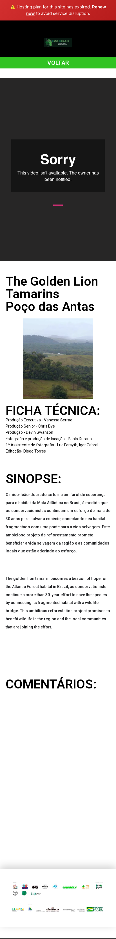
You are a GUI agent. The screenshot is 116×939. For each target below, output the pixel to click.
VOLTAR (58, 62)
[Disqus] (58, 774)
